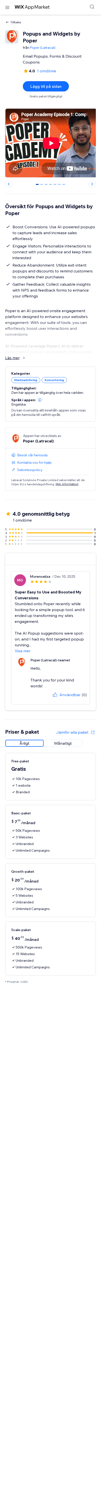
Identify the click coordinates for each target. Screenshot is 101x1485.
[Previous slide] (9, 184)
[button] (40, 400)
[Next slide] (92, 184)
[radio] (24, 743)
